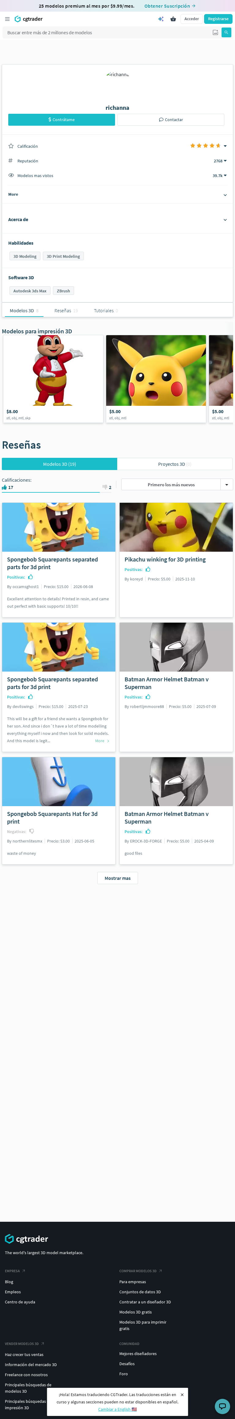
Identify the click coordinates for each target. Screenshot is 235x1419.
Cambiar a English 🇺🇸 (117, 1409)
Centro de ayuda (20, 1302)
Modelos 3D (59, 464)
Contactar (174, 119)
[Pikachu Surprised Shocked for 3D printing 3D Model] (156, 379)
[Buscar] (226, 32)
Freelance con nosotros (26, 1374)
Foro (123, 1373)
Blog (9, 1281)
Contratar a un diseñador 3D (145, 1302)
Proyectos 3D (175, 464)
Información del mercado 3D (31, 1364)
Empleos (13, 1292)
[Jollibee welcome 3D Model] (53, 379)
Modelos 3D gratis (135, 1312)
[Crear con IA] (161, 19)
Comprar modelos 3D (138, 1271)
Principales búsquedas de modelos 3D (28, 1388)
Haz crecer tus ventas (24, 1354)
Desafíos (127, 1363)
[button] (215, 32)
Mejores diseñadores (138, 1353)
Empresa (12, 1271)
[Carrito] (173, 19)
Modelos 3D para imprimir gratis (142, 1325)
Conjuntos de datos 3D (140, 1292)
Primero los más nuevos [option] (171, 484)
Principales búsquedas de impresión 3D (28, 1404)
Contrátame (64, 119)
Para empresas (132, 1281)
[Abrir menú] (7, 19)
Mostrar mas (118, 878)
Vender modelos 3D (22, 1343)
